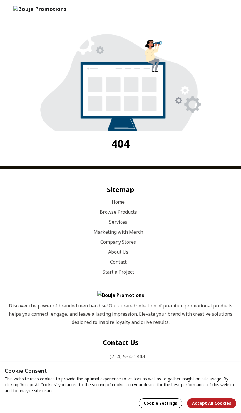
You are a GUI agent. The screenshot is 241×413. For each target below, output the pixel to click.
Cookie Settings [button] (160, 403)
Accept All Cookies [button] (211, 403)
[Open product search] (215, 9)
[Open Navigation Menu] (227, 9)
